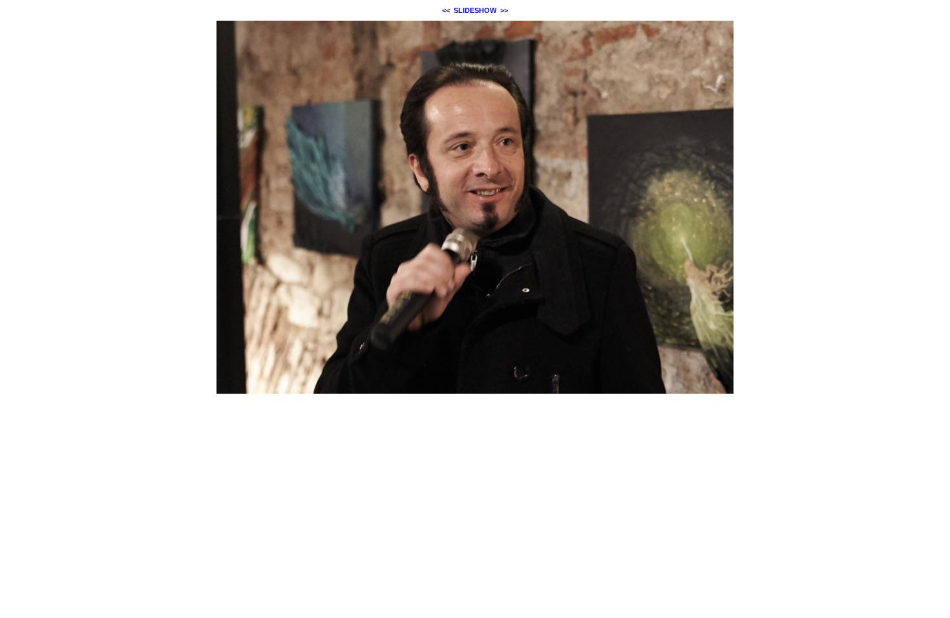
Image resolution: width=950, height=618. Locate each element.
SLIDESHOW (475, 10)
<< (446, 10)
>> (504, 10)
